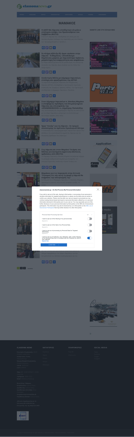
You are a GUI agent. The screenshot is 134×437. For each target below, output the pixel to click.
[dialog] (67, 218)
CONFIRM (52, 245)
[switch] (89, 218)
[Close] (98, 190)
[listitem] (67, 215)
